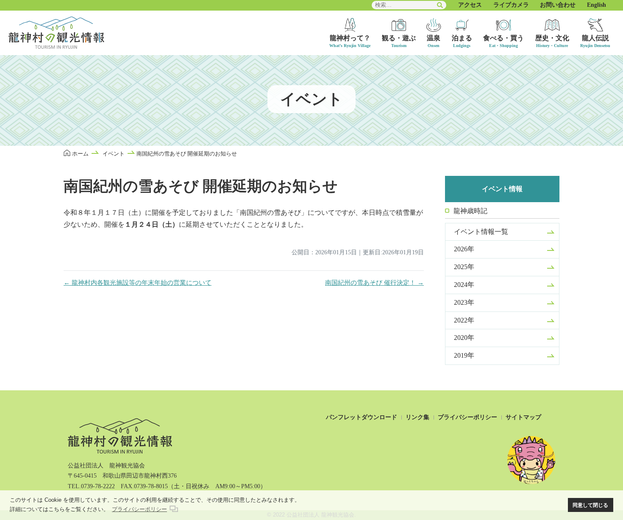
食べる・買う (503, 38)
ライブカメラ (511, 5)
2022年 (464, 320)
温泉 (433, 38)
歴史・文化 (552, 38)
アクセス (470, 5)
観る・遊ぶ (399, 38)
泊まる (462, 38)
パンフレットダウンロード (361, 417)
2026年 (464, 249)
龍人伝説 (595, 38)
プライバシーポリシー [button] (139, 509)
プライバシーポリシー (467, 417)
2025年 (464, 266)
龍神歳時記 (470, 210)
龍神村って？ (350, 38)
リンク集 (417, 417)
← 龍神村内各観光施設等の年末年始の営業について (137, 282)
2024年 (464, 284)
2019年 (464, 355)
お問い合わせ (558, 5)
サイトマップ (523, 417)
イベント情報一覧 (481, 231)
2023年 (464, 302)
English (596, 5)
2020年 (464, 337)
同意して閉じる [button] (590, 505)
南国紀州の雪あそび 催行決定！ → (374, 282)
